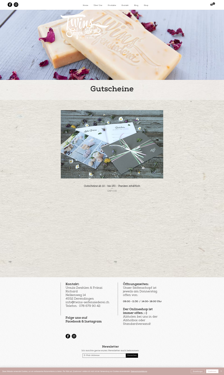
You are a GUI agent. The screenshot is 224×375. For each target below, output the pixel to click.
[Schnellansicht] (112, 144)
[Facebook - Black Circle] (10, 4)
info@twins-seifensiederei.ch (87, 302)
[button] (212, 4)
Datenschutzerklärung (139, 371)
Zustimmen (212, 371)
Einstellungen (198, 371)
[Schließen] (221, 371)
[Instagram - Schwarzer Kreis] (16, 4)
